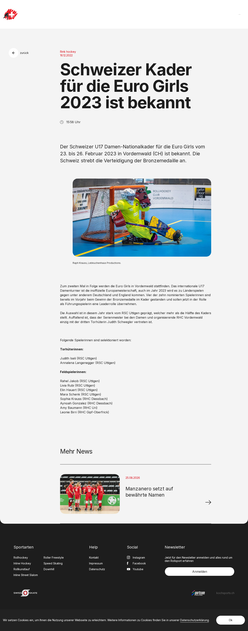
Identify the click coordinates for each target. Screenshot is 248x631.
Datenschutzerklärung (194, 620)
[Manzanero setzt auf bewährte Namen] (208, 502)
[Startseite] (10, 14)
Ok (230, 620)
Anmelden (199, 571)
